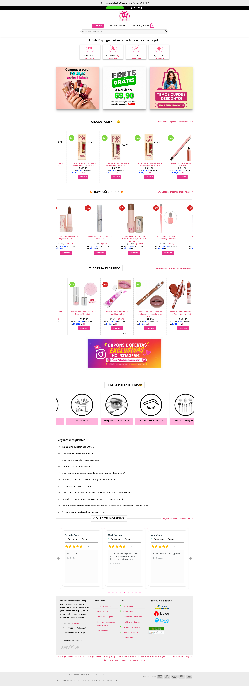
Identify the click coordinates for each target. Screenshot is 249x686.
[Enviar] (166, 31)
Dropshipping (102, 630)
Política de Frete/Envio (132, 617)
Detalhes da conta (104, 606)
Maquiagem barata (136, 659)
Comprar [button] (89, 176)
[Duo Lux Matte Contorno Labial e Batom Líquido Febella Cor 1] (89, 147)
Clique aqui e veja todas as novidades (174, 121)
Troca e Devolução (130, 632)
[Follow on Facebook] (129, 8)
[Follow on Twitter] (136, 8)
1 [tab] (109, 592)
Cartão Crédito (136, 58)
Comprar (114, 328)
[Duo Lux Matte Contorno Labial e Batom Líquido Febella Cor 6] (189, 147)
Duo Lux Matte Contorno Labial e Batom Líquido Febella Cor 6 (189, 164)
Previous (58, 558)
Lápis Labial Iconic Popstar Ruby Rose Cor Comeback (180, 312)
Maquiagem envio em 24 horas (71, 656)
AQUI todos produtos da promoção (174, 191)
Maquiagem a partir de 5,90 (167, 656)
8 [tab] (136, 592)
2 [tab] (113, 592)
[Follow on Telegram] (141, 8)
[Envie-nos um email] (77, 647)
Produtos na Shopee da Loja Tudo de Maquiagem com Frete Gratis (114, 312)
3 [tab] (117, 592)
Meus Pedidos (102, 611)
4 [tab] (120, 592)
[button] (98, 26)
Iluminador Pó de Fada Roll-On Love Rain (77, 237)
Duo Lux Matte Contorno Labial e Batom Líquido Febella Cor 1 (89, 164)
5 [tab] (124, 592)
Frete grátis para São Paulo (115, 656)
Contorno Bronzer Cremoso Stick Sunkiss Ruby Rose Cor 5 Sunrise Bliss (111, 238)
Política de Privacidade (132, 622)
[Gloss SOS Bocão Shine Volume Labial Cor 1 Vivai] (147, 294)
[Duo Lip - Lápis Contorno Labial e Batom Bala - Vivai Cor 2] (81, 294)
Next (190, 558)
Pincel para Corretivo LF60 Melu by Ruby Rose (145, 237)
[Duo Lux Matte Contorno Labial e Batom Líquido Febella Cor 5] (156, 147)
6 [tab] (128, 592)
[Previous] (64, 299)
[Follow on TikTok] (134, 8)
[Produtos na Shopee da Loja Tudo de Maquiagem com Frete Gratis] (114, 294)
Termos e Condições (105, 617)
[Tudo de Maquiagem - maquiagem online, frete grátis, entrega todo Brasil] (124, 16)
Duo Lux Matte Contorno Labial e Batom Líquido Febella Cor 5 (155, 164)
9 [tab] (140, 592)
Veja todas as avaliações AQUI (177, 518)
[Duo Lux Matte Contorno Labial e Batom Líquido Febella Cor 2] (123, 147)
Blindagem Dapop (120, 659)
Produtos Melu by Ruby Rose (141, 656)
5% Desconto (159, 58)
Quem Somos (128, 606)
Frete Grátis (128, 638)
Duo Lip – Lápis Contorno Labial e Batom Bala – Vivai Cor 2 (81, 312)
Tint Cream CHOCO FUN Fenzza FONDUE (179, 237)
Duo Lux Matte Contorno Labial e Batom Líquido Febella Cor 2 (122, 164)
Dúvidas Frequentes (131, 627)
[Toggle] (58, 447)
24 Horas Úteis (90, 58)
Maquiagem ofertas (94, 656)
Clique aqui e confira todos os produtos (173, 268)
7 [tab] (132, 592)
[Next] (192, 150)
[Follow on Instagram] (131, 8)
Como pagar (128, 611)
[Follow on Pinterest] (139, 8)
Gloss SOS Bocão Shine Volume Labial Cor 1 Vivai (147, 312)
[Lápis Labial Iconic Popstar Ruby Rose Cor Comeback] (180, 294)
